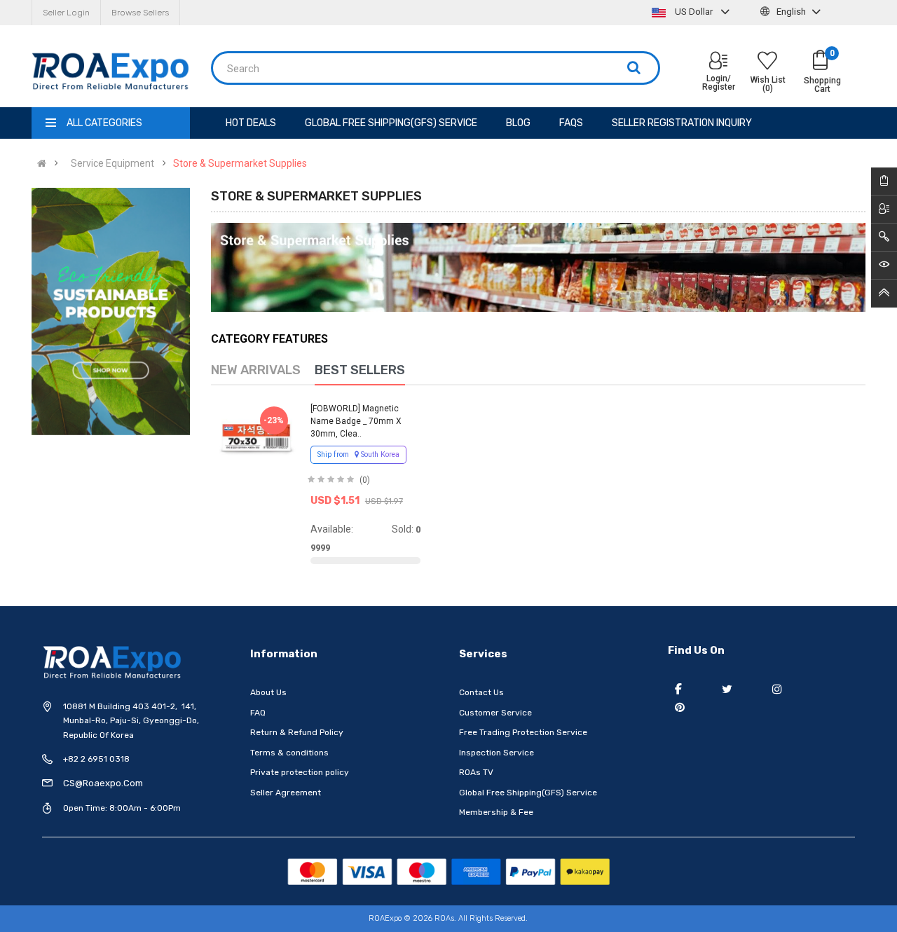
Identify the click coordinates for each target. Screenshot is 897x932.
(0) (365, 480)
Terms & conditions (289, 753)
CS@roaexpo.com (103, 783)
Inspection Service (496, 753)
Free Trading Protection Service (523, 732)
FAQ (258, 713)
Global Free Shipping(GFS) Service (528, 792)
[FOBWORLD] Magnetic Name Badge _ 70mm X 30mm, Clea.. (356, 421)
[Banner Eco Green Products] (111, 311)
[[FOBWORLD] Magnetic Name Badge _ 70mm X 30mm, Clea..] (256, 438)
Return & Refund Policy (296, 732)
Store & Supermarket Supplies (240, 163)
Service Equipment (112, 163)
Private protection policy (299, 772)
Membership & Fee (496, 812)
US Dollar (694, 11)
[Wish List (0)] (767, 62)
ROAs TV (476, 772)
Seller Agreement (285, 792)
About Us (268, 692)
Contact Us (481, 692)
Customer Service (495, 713)
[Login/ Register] (718, 62)
